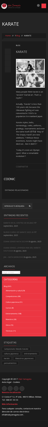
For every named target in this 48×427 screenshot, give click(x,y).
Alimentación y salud (14, 290)
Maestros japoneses (24, 358)
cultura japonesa (11, 353)
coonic (9, 179)
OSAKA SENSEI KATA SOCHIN (15, 241)
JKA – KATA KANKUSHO (13, 257)
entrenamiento (30, 353)
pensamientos (10, 363)
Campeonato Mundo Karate (16, 349)
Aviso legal (6, 382)
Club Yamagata (24, 379)
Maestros (9, 319)
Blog (18, 35)
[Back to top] (24, 424)
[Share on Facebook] (45, 166)
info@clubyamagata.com (13, 414)
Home (8, 35)
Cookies (16, 382)
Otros (8, 325)
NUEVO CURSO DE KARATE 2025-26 (18, 232)
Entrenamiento (11, 313)
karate (7, 358)
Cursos (8, 308)
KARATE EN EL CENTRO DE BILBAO (18, 223)
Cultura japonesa (12, 302)
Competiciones (11, 296)
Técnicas (9, 331)
